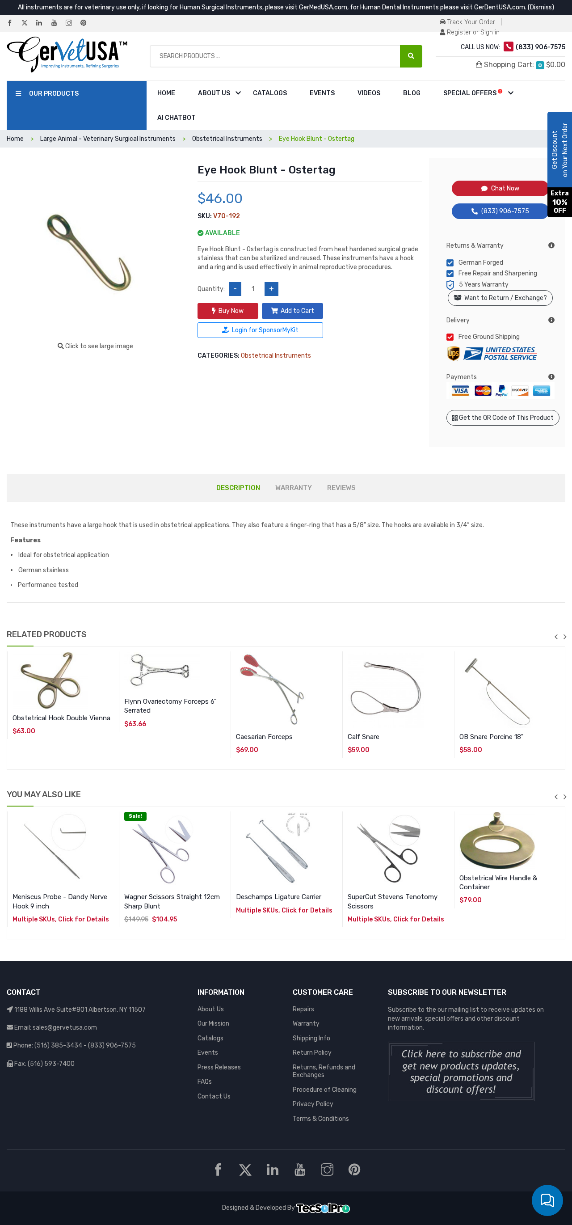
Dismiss (541, 7)
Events (322, 93)
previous (556, 636)
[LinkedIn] (43, 23)
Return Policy (312, 1052)
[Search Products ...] (411, 56)
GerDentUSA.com (499, 7)
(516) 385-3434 (58, 1045)
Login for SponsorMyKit (265, 330)
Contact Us (214, 1096)
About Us (214, 93)
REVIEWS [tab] (341, 488)
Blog (412, 93)
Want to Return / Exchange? (504, 298)
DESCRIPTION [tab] (238, 488)
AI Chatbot (176, 118)
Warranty (306, 1023)
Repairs (303, 1009)
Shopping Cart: (523, 64)
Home (166, 93)
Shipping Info (311, 1038)
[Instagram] (72, 23)
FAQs (205, 1082)
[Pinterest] (87, 23)
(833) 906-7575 (505, 211)
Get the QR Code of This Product (506, 418)
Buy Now (231, 311)
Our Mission (213, 1023)
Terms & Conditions (321, 1119)
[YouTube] (57, 23)
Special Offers (470, 93)
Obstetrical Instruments (276, 355)
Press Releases (219, 1067)
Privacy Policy (313, 1104)
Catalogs (270, 93)
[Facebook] (13, 23)
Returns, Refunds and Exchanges (324, 1071)
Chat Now (505, 188)
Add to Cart (297, 311)
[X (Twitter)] (28, 23)
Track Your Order (470, 22)
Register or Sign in (472, 32)
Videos (369, 93)
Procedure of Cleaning (325, 1090)
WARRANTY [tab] (293, 488)
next (565, 636)
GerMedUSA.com (323, 7)
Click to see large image (98, 346)
